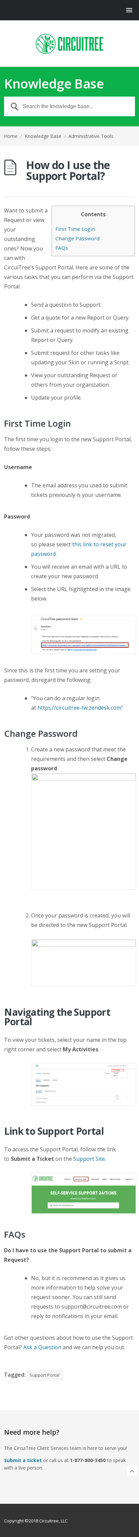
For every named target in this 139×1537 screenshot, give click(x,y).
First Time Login (75, 228)
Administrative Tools (90, 136)
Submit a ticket (23, 1460)
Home (11, 136)
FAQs (61, 247)
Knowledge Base (43, 136)
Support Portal (44, 1375)
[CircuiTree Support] (69, 44)
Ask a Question (42, 1347)
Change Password (77, 238)
